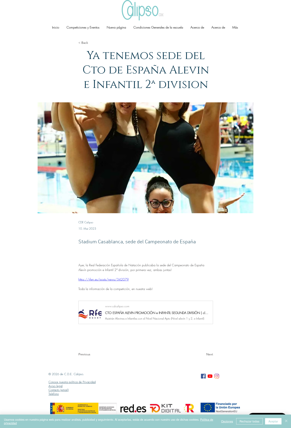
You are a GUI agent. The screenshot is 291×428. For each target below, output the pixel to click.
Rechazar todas (249, 421)
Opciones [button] (227, 421)
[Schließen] (286, 421)
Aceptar (273, 421)
